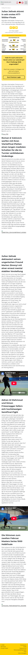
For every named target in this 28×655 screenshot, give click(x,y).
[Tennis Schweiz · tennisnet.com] (22, 3)
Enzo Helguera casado (4, 46)
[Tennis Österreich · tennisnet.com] (17, 3)
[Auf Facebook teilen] (13, 27)
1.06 (17, 45)
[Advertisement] (14, 244)
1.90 (11, 40)
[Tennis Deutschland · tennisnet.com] (20, 3)
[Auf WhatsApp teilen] (16, 27)
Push (25, 651)
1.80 (18, 40)
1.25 (17, 49)
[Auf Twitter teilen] (11, 27)
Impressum (23, 645)
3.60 (10, 49)
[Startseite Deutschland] (6, 3)
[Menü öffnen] (26, 2)
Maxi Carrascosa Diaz (23, 46)
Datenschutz (23, 648)
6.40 (10, 45)
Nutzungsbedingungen (20, 650)
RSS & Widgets (22, 653)
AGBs (24, 646)
